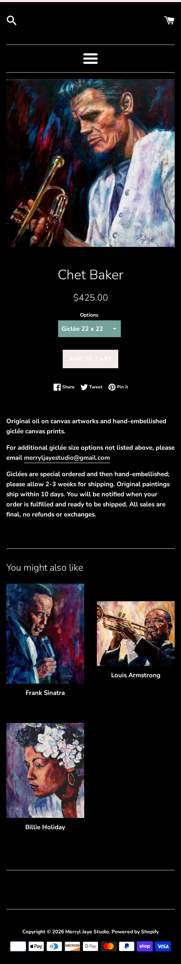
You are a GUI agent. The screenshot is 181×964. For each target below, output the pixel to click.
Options (89, 315)
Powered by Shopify (135, 931)
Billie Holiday (45, 827)
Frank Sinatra (45, 693)
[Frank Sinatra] (45, 634)
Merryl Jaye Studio (87, 931)
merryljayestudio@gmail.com (67, 457)
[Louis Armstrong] (136, 633)
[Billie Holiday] (45, 770)
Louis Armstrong (135, 675)
